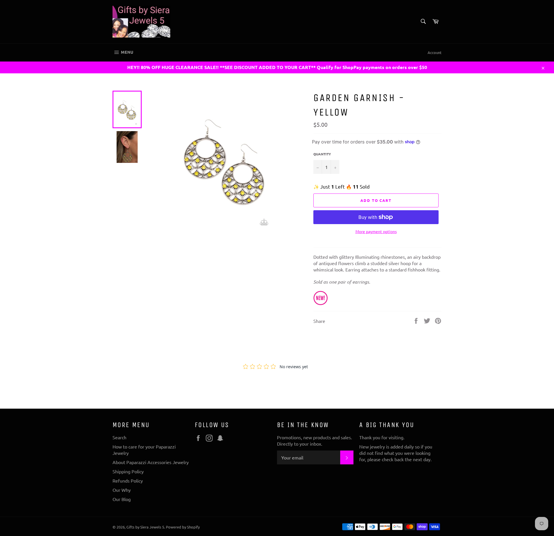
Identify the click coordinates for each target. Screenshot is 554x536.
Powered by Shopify (183, 526)
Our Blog (122, 499)
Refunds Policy (128, 480)
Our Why (122, 490)
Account (434, 52)
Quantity (322, 154)
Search (119, 437)
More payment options (376, 231)
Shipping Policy (128, 471)
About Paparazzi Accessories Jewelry (151, 462)
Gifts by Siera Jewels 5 (145, 526)
